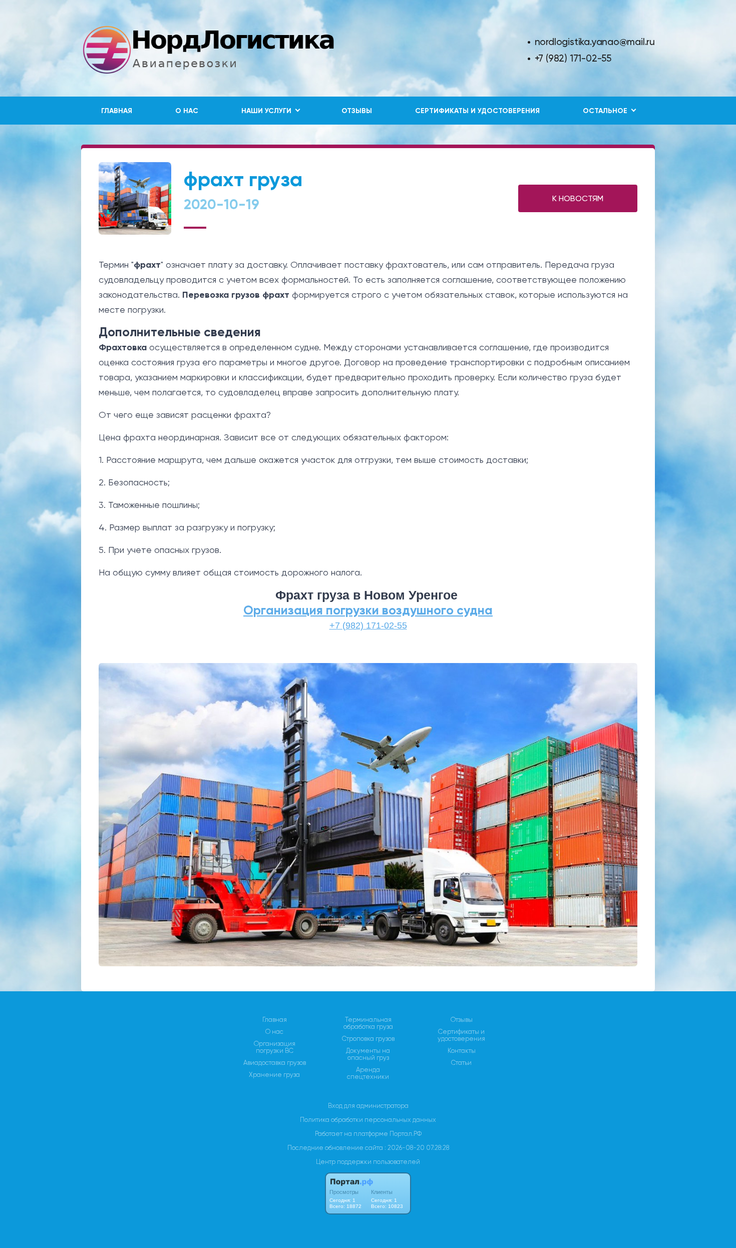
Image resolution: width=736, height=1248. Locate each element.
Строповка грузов (368, 1038)
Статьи (461, 1062)
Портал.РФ (406, 1133)
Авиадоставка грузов (274, 1062)
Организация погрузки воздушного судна (368, 610)
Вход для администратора (368, 1105)
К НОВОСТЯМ (577, 198)
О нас (186, 111)
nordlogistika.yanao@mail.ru (595, 42)
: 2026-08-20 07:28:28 (417, 1147)
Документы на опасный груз (368, 1054)
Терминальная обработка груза (368, 1023)
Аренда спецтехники (368, 1073)
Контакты (462, 1050)
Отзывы (356, 111)
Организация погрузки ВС (274, 1047)
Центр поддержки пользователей (368, 1161)
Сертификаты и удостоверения (477, 111)
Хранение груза (274, 1074)
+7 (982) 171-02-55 (573, 58)
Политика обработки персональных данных (368, 1119)
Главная (116, 111)
